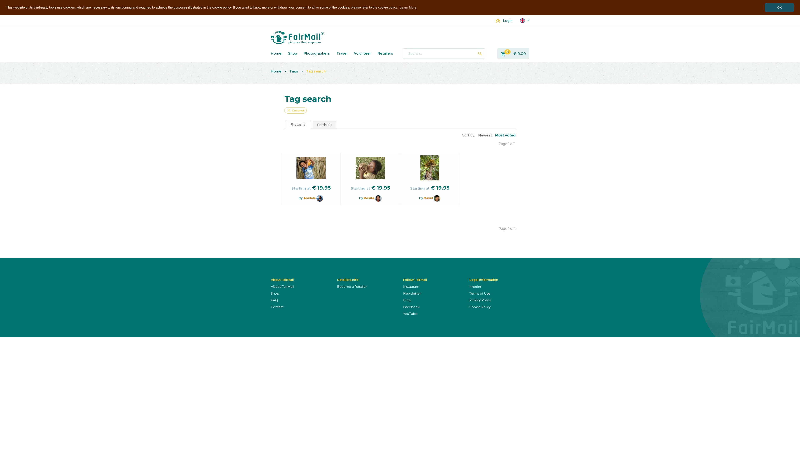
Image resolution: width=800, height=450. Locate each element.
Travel (341, 53)
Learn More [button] (408, 7)
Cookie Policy (480, 307)
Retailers (385, 53)
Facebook (411, 307)
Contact (277, 307)
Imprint (475, 287)
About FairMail (282, 287)
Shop (292, 53)
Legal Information (483, 280)
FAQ (274, 300)
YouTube (410, 314)
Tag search (316, 71)
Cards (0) (324, 125)
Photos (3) (298, 124)
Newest (485, 135)
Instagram (411, 287)
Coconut (295, 110)
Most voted (505, 135)
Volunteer (362, 53)
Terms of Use (479, 293)
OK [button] (779, 7)
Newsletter (412, 293)
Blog (407, 300)
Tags (293, 71)
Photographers (317, 53)
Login (507, 21)
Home (276, 53)
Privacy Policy (480, 300)
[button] (524, 21)
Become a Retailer (352, 287)
